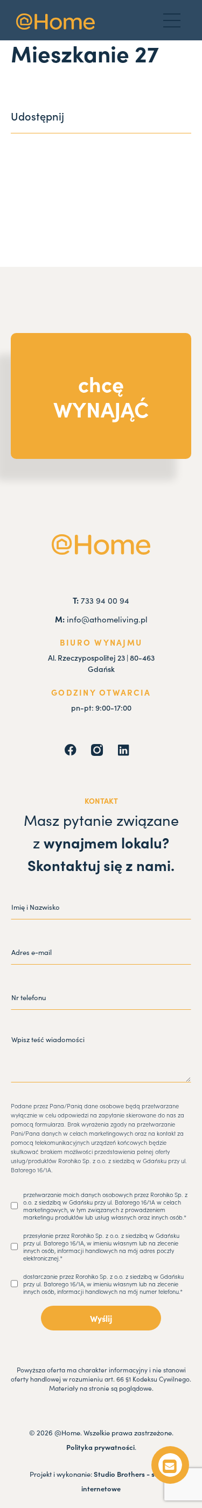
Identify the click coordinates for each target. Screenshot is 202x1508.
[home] (55, 21)
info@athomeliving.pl (101, 619)
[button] (171, 20)
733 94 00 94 (101, 600)
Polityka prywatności (100, 1447)
